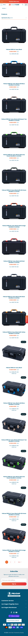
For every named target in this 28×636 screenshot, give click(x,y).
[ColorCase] (14, 4)
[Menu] (0, 4)
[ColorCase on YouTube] (16, 612)
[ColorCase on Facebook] (11, 612)
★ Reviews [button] (26, 319)
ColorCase (10, 632)
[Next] (26, 1)
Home (4, 8)
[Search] (22, 4)
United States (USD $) (13, 620)
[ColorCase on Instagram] (14, 612)
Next (19, 562)
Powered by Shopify (19, 632)
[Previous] (2, 1)
